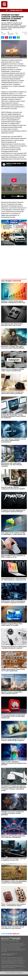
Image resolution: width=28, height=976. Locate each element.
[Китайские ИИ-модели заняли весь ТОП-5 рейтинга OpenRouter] (14, 826)
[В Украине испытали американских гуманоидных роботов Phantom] (14, 500)
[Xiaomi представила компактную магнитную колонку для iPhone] (14, 382)
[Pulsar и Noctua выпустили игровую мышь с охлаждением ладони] (14, 894)
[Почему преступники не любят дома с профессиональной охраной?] (14, 636)
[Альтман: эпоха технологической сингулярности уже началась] (14, 917)
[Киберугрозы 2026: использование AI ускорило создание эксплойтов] (14, 591)
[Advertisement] (14, 261)
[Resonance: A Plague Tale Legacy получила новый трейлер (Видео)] (14, 336)
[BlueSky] (2, 37)
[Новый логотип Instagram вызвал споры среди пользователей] (14, 359)
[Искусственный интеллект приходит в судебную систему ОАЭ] (14, 848)
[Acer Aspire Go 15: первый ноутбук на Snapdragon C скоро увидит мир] (14, 523)
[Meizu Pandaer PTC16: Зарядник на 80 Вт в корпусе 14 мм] (14, 545)
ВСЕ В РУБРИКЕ (11, 934)
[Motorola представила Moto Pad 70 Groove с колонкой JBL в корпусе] (14, 729)
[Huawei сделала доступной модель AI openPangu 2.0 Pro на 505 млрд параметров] (14, 705)
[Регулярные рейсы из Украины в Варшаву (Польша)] (14, 232)
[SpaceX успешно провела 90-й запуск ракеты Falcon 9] (14, 682)
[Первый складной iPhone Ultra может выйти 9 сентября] (14, 614)
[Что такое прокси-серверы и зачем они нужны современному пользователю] (14, 429)
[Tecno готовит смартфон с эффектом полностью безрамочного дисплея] (14, 752)
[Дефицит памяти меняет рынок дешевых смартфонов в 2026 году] (14, 291)
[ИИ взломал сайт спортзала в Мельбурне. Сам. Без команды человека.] (14, 453)
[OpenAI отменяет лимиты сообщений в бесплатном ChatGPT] (14, 477)
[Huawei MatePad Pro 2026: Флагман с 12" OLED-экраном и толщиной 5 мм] (14, 568)
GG (7, 88)
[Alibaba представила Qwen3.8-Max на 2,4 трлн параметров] (14, 659)
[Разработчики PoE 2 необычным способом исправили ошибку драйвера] (14, 802)
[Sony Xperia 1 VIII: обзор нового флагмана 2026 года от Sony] (14, 314)
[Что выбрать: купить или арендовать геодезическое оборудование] (14, 871)
